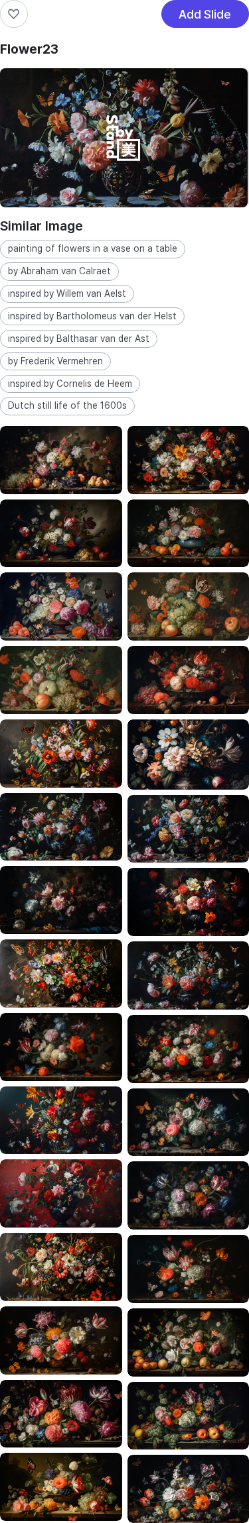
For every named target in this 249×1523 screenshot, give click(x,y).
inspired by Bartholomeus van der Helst (92, 316)
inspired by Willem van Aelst (67, 293)
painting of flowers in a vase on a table (92, 248)
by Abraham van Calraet (59, 271)
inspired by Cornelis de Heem (70, 383)
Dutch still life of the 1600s (67, 405)
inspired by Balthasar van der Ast (78, 338)
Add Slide (205, 17)
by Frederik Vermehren (55, 361)
